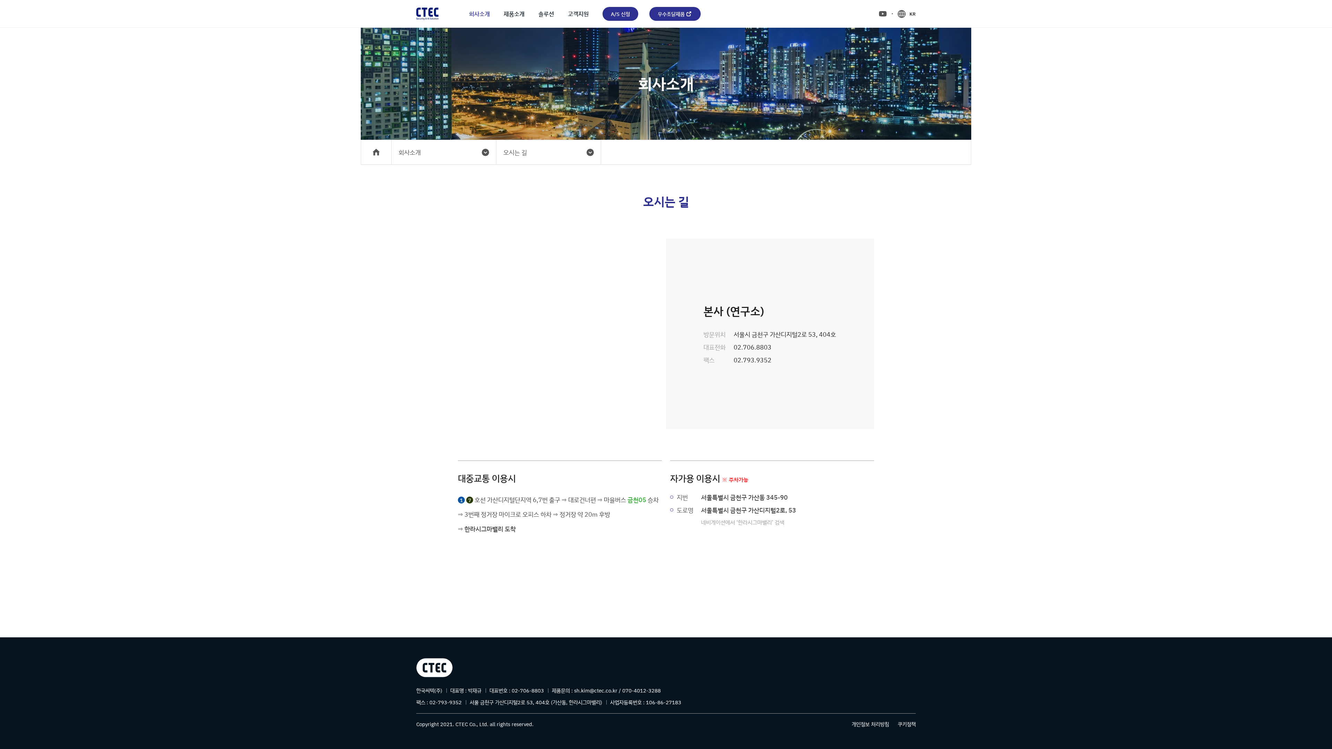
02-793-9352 (445, 702)
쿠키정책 (907, 724)
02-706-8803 (528, 690)
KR (913, 14)
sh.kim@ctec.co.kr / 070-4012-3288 (617, 690)
